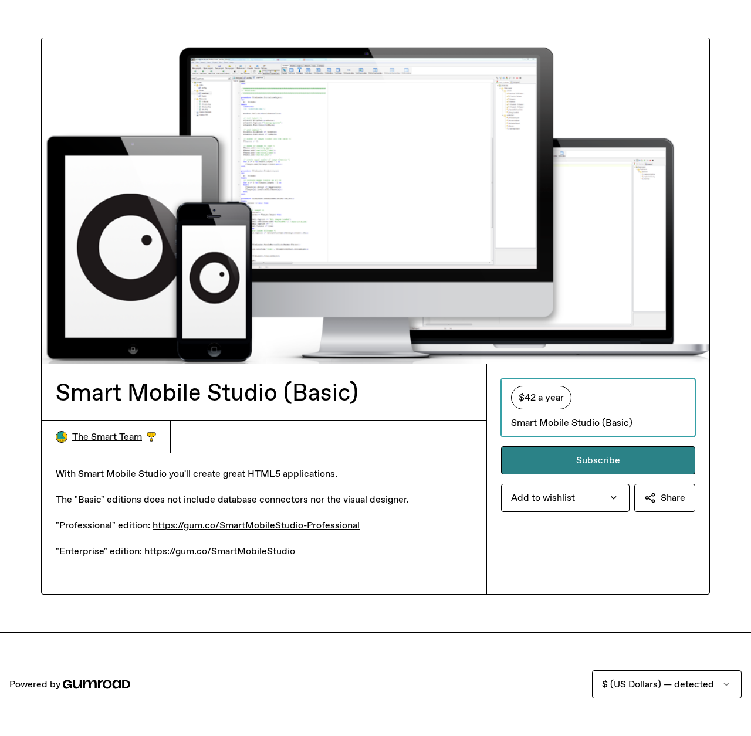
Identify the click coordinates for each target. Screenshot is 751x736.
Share (673, 497)
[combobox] (565, 498)
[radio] (598, 407)
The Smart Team (114, 437)
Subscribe (598, 460)
